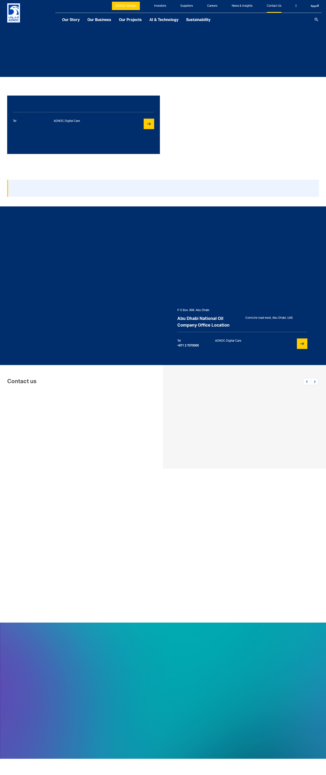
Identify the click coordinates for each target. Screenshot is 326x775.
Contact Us (274, 6)
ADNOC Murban (126, 6)
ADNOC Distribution (142, 534)
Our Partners (195, 690)
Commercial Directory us (36, 430)
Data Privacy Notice (251, 753)
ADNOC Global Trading (47, 534)
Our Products (195, 699)
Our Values (122, 699)
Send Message (32, 350)
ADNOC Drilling (230, 558)
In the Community (128, 728)
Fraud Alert (193, 719)
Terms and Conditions (299, 753)
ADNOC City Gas (139, 581)
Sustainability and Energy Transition (144, 690)
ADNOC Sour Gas (232, 586)
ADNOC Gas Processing (146, 553)
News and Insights (270, 690)
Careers (212, 6)
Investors (160, 6)
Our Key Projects (127, 738)
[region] (163, 124)
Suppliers (186, 6)
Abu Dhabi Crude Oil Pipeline (150, 591)
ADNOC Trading (40, 543)
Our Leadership (126, 719)
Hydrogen (35, 591)
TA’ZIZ (32, 581)
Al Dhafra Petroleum (234, 567)
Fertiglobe (36, 572)
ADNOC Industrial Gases (146, 562)
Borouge (34, 562)
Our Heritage (124, 709)
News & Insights (242, 6)
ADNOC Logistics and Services (54, 553)
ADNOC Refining (139, 543)
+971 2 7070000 (26, 725)
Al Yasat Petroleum (233, 577)
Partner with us (28, 424)
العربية (315, 6)
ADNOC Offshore (232, 538)
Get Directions (20, 705)
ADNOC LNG (136, 572)
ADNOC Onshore (232, 548)
